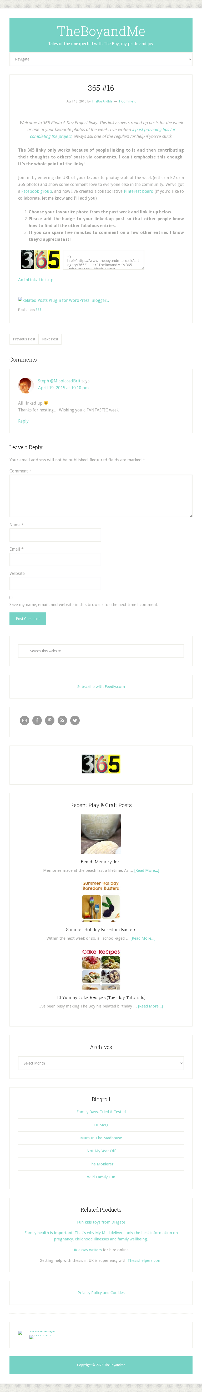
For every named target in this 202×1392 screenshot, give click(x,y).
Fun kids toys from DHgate (101, 1222)
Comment (20, 471)
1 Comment (127, 101)
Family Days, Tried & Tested (101, 1111)
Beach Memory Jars (101, 861)
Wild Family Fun (101, 1177)
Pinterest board (139, 191)
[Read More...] (146, 870)
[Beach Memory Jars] (101, 856)
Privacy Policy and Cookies (101, 1292)
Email (16, 549)
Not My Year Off (101, 1151)
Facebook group (36, 191)
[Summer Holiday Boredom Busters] (101, 923)
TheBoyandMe (101, 31)
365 (38, 310)
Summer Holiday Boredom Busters (101, 929)
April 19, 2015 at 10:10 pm (63, 387)
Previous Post (24, 339)
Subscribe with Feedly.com (101, 686)
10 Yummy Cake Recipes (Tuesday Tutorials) (101, 997)
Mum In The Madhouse (101, 1138)
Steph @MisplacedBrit (59, 380)
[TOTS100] (40, 1334)
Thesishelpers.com (144, 1260)
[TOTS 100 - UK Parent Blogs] (40, 1330)
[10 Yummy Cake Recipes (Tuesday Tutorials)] (101, 991)
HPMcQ (101, 1125)
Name (16, 524)
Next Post (50, 339)
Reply (23, 421)
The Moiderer (101, 1164)
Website (17, 573)
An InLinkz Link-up (35, 279)
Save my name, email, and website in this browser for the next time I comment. (83, 604)
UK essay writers (87, 1250)
